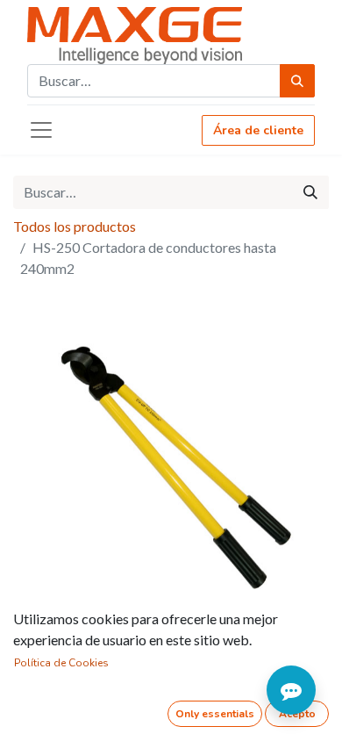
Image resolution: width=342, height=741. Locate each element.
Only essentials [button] (214, 714)
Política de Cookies (61, 663)
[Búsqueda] (297, 80)
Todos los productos (74, 226)
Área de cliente (258, 130)
